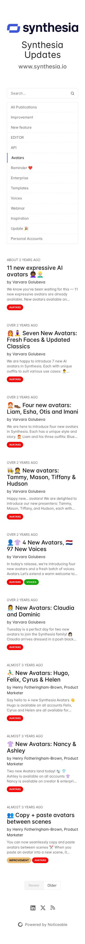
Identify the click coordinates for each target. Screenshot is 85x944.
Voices (16, 198)
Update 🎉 (20, 228)
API (14, 147)
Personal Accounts (26, 238)
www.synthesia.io (42, 66)
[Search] (72, 93)
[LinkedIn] (35, 907)
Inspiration (20, 218)
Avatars (17, 157)
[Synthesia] (42, 29)
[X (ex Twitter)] (45, 907)
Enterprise (19, 178)
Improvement (22, 117)
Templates (20, 188)
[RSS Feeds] (53, 907)
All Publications (24, 107)
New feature (21, 127)
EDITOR (17, 137)
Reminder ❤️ (22, 168)
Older (52, 885)
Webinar (18, 208)
